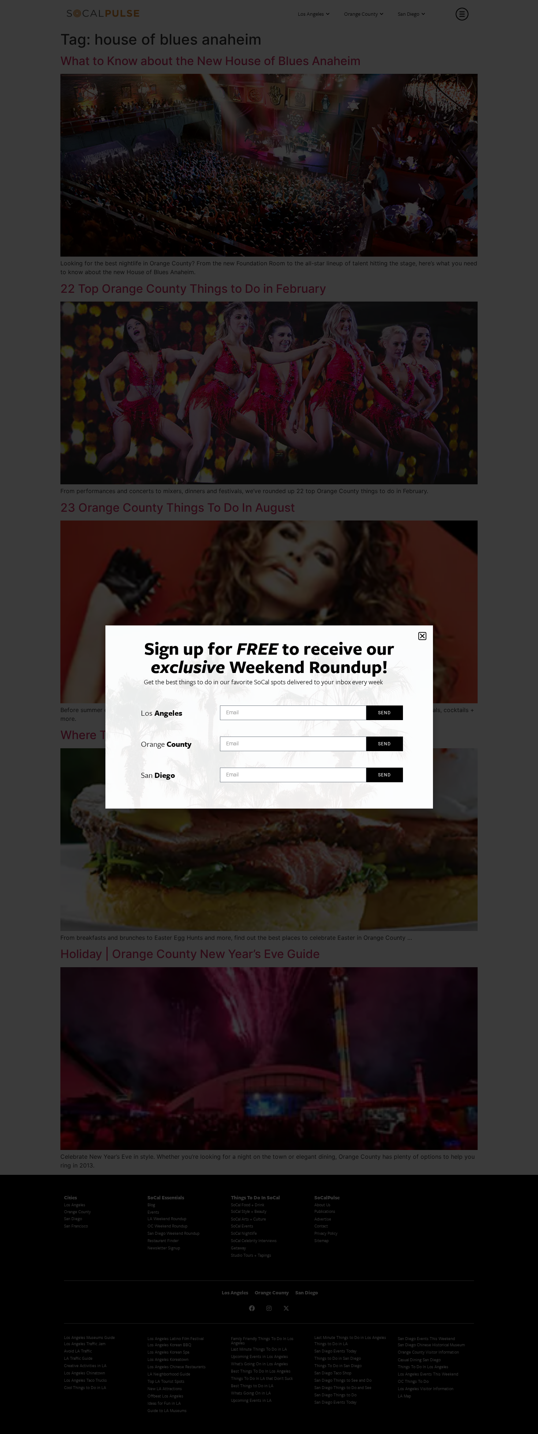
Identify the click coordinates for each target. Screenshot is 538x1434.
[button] (422, 636)
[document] (269, 717)
